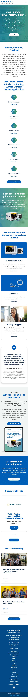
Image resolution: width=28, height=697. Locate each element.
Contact (14, 672)
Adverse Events (14, 681)
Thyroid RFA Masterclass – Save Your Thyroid (14, 603)
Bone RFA (14, 660)
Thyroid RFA (14, 656)
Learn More (14, 528)
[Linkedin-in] (14, 687)
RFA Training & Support (14, 653)
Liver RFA (14, 658)
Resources (14, 667)
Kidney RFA (14, 662)
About (14, 671)
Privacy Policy (14, 674)
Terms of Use (14, 676)
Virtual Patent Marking (14, 695)
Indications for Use (14, 678)
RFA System (14, 651)
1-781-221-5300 (15, 642)
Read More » (6, 578)
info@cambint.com (14, 646)
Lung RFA (14, 663)
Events (14, 669)
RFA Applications (14, 655)
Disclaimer (14, 680)
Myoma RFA (14, 665)
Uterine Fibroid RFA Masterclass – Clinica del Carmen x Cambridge (14, 571)
